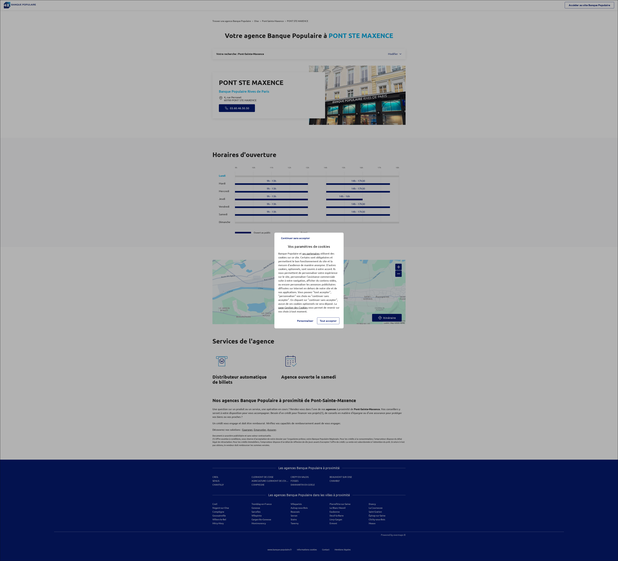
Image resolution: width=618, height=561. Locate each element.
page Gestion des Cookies (293, 307)
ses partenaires (311, 253)
